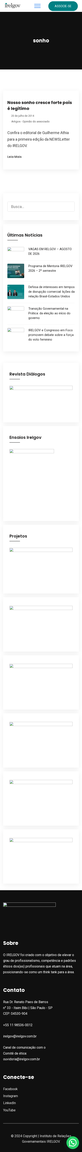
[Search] (71, 203)
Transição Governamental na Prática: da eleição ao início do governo (49, 313)
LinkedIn (9, 1103)
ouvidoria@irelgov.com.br (21, 1059)
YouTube (9, 1110)
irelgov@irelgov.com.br (20, 1036)
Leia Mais (14, 157)
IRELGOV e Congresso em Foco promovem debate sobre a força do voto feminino (51, 334)
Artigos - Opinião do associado (30, 121)
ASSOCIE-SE (63, 6)
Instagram (10, 1096)
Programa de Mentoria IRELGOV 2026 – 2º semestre (50, 268)
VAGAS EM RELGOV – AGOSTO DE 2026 (50, 251)
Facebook (10, 1089)
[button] (72, 1142)
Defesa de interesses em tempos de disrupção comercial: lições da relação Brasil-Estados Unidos (51, 291)
